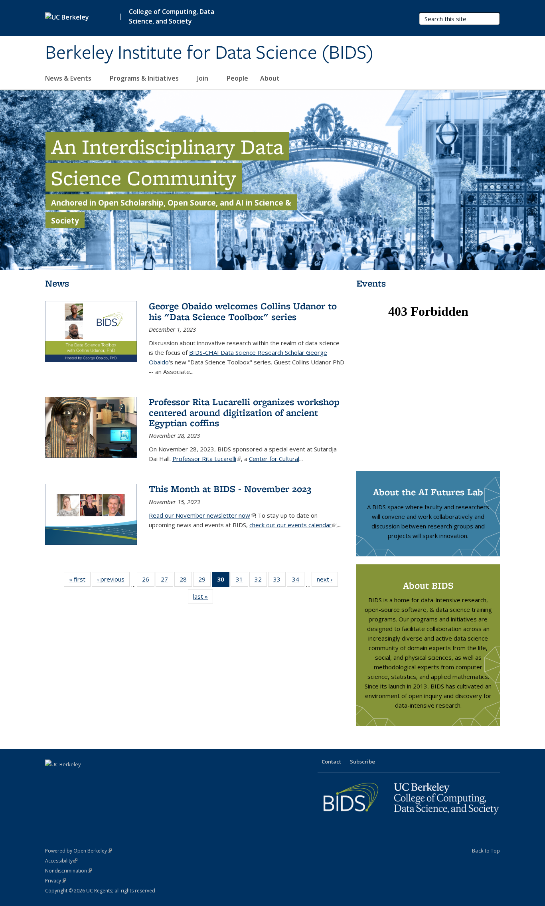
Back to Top (486, 850)
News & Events (69, 78)
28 (186, 581)
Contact (331, 761)
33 (279, 581)
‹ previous (113, 581)
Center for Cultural (274, 459)
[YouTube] (83, 777)
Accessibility (61, 860)
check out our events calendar (292, 525)
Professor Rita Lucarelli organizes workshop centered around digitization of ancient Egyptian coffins (244, 412)
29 (204, 581)
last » (203, 598)
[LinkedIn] (68, 777)
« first (80, 581)
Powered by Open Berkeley (78, 850)
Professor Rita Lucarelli (206, 459)
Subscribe (362, 761)
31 (242, 581)
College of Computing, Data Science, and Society (171, 16)
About (270, 78)
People (237, 78)
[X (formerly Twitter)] (52, 777)
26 (148, 581)
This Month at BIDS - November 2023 (230, 489)
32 (261, 581)
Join (203, 78)
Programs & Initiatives (145, 78)
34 (298, 581)
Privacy (55, 880)
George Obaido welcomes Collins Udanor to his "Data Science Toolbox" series (243, 311)
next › (327, 581)
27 (167, 581)
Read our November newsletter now (202, 515)
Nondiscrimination (68, 870)
